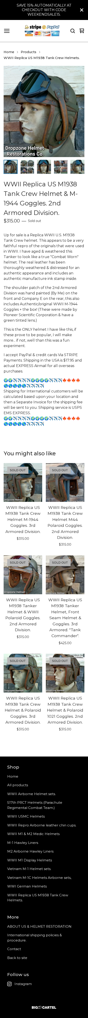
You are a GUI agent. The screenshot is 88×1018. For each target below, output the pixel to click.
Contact (14, 949)
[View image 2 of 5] (27, 167)
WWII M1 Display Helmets (29, 860)
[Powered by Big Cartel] (44, 1007)
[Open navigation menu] (7, 31)
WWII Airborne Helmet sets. (31, 794)
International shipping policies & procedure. (34, 937)
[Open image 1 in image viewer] (44, 111)
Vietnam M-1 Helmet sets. (29, 869)
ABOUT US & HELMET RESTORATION (39, 926)
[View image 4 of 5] (61, 167)
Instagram (23, 984)
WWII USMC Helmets (26, 816)
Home (9, 52)
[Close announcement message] (81, 10)
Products (28, 52)
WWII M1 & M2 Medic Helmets (33, 834)
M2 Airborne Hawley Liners (30, 851)
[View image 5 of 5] (77, 167)
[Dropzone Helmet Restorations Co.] (42, 31)
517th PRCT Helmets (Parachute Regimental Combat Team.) (34, 805)
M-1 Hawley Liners (22, 843)
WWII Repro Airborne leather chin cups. (41, 825)
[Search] (73, 31)
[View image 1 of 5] (11, 167)
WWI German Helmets (27, 886)
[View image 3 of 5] (44, 167)
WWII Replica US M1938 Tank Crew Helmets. (42, 58)
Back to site (17, 958)
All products (17, 785)
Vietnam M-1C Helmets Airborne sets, (39, 877)
